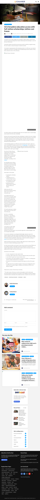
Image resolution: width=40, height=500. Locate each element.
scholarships (20, 277)
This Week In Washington (6, 490)
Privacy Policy (28, 476)
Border (3, 473)
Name (5, 322)
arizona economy (11, 470)
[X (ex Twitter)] (27, 474)
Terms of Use (23, 476)
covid (14, 473)
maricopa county (10, 483)
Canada (10, 473)
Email (16, 322)
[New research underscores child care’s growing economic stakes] (11, 345)
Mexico (15, 483)
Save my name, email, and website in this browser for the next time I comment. (16, 326)
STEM (12, 488)
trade (16, 490)
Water (3, 493)
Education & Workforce (8, 24)
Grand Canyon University (13, 277)
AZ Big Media (25, 145)
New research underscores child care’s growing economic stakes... (29, 344)
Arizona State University (5, 472)
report (5, 239)
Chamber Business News (26, 351)
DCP (6, 475)
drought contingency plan (6, 477)
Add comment (31, 33)
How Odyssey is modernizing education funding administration (29, 360)
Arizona (3, 468)
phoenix (3, 487)
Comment (5, 310)
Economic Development (6, 478)
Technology (31, 356)
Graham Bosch (14, 33)
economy (12, 478)
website (5, 160)
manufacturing (4, 483)
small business (4, 488)
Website (26, 322)
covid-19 (3, 475)
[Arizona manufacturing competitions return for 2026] (16, 423)
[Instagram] (32, 474)
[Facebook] (22, 474)
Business (23, 339)
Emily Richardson (8, 33)
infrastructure (4, 482)
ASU (11, 472)
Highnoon (34, 498)
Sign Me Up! (17, 401)
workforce (6, 493)
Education (6, 277)
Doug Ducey (10, 475)
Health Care (14, 480)
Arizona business (4, 470)
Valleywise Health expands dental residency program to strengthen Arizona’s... (28, 377)
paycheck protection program (10, 485)
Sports (9, 488)
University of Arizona (8, 492)
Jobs (12, 482)
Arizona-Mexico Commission (10, 468)
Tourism (12, 490)
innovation (9, 482)
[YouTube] (29, 474)
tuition (25, 277)
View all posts (12, 286)
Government (9, 480)
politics (7, 487)
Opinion (3, 485)
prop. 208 (10, 487)
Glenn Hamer (4, 480)
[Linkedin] (24, 474)
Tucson (3, 492)
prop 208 (15, 487)
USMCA (14, 492)
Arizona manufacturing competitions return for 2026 (29, 462)
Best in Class (15, 472)
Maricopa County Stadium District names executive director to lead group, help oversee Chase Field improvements (29, 456)
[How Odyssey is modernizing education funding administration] (11, 361)
